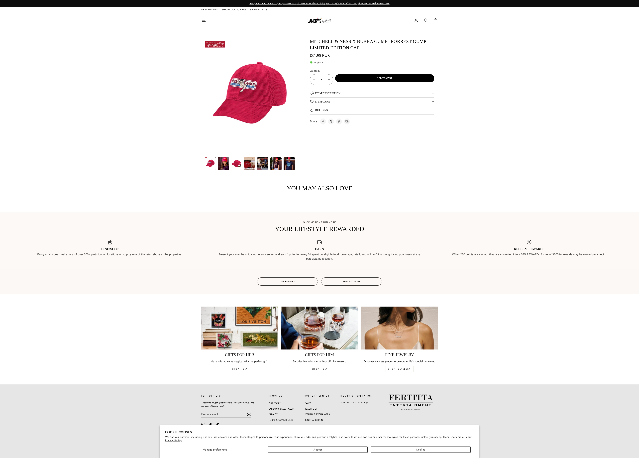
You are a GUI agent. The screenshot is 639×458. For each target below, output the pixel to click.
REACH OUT (311, 408)
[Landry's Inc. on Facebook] (211, 425)
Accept (318, 450)
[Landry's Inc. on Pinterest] (218, 425)
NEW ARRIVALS (209, 9)
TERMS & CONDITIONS (281, 420)
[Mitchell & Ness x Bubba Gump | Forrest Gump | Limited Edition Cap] (323, 121)
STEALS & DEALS (258, 9)
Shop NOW (319, 368)
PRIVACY (273, 414)
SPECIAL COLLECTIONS (234, 9)
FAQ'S (308, 403)
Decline (420, 450)
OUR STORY (275, 403)
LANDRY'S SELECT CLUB (281, 408)
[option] (319, 3)
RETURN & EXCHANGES (317, 414)
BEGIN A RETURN (314, 420)
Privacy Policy (173, 440)
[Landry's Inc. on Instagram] (203, 425)
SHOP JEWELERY (399, 368)
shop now (239, 368)
